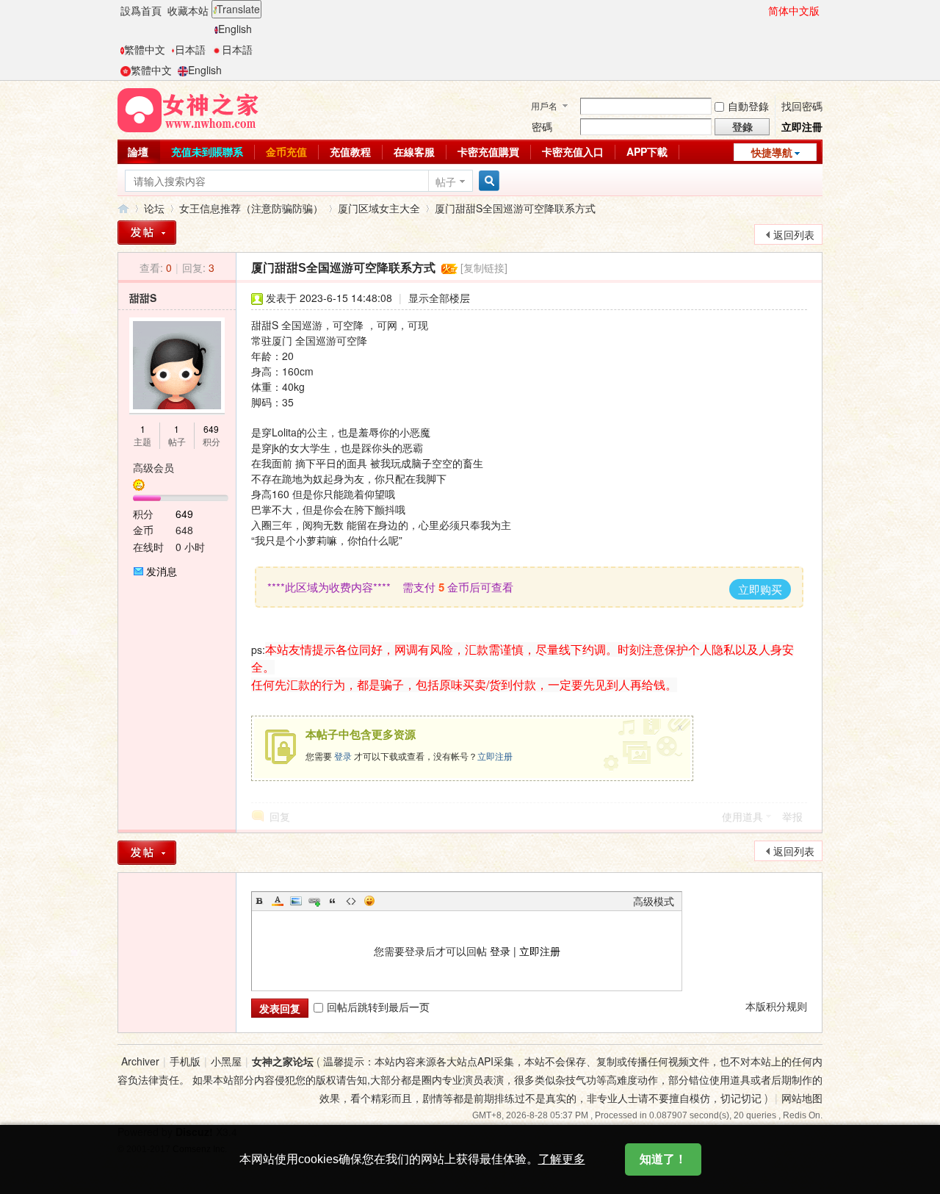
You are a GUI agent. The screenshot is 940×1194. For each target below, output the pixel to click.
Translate (238, 8)
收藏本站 (188, 10)
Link (314, 900)
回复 (280, 816)
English (235, 28)
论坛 (154, 208)
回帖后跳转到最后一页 (378, 1006)
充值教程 (350, 151)
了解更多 (561, 1159)
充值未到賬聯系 (207, 151)
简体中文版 (794, 10)
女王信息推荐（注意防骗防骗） (251, 208)
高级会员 (153, 467)
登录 (343, 755)
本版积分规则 (776, 1006)
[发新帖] (147, 232)
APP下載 (647, 151)
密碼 (542, 126)
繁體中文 (144, 49)
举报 (792, 816)
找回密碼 (801, 105)
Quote (332, 900)
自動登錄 (748, 105)
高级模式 (653, 900)
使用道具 (742, 816)
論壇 (138, 151)
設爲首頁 (141, 10)
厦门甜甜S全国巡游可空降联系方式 (515, 208)
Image (296, 900)
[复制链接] (483, 267)
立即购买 (760, 589)
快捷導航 (771, 152)
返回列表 (793, 234)
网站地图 (801, 1097)
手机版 (185, 1061)
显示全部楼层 (439, 297)
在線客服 (414, 151)
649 (211, 428)
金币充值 (286, 151)
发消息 (161, 571)
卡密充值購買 (488, 151)
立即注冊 (801, 126)
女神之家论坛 (123, 208)
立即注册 (495, 755)
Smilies (369, 900)
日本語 (190, 49)
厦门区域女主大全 (379, 208)
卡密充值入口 (573, 151)
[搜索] (487, 181)
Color (277, 900)
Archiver (140, 1061)
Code (351, 900)
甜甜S (142, 297)
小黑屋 (226, 1061)
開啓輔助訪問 (761, 10)
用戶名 (544, 105)
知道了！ (663, 1159)
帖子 (445, 181)
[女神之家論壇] (188, 108)
